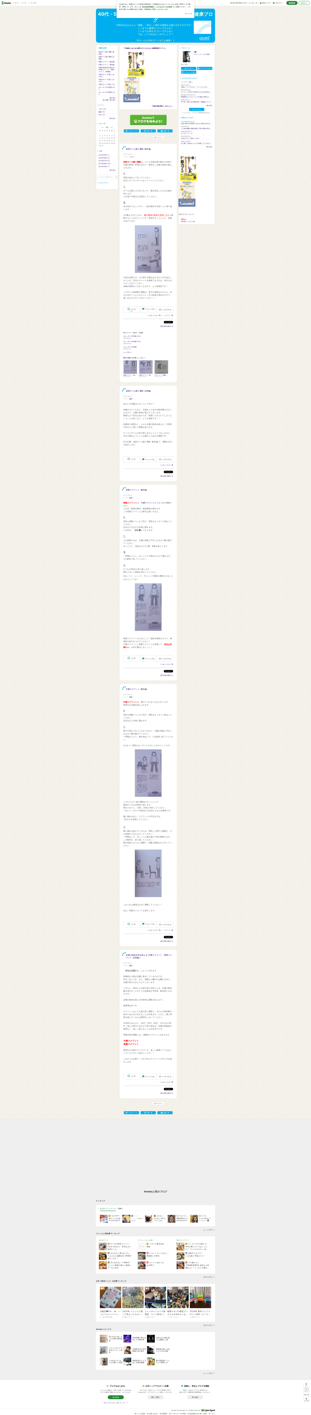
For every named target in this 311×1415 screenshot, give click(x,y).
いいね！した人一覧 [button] (154, 315)
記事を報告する (168, 326)
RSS (184, 219)
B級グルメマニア (183, 1240)
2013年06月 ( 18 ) (104, 163)
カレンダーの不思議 (129, 347)
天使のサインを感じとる (107, 84)
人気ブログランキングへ (186, 214)
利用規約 (164, 1414)
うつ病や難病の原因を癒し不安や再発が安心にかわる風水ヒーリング (196, 128)
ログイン (304, 3)
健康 (130, 399)
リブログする (166, 310)
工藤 (195, 52)
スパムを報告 (140, 1414)
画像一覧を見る (110, 100)
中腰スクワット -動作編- (136, 689)
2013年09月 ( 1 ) (104, 155)
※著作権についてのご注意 (188, 221)
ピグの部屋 (206, 54)
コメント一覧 (168, 315)
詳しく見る (155, 1397)
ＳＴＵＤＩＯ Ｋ (187, 133)
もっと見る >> (127, 352)
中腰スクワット (147, 502)
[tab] (108, 1208)
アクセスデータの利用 (178, 1414)
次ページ (158, 137)
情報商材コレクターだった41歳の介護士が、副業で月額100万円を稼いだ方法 (196, 97)
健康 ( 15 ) (102, 112)
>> (112, 127)
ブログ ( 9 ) (102, 109)
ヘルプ (213, 1414)
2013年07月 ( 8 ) (104, 161)
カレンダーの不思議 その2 (132, 341)
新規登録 (292, 3)
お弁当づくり (103, 1240)
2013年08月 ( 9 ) (104, 158)
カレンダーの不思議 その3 (132, 336)
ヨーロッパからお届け (146, 1240)
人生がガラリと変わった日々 (190, 138)
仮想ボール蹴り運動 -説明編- (138, 391)
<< (102, 127)
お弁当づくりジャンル (108, 1208)
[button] (306, 1399)
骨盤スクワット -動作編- (136, 490)
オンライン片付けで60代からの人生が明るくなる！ (196, 92)
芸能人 (120, 1208)
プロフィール (198, 54)
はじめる (116, 1397)
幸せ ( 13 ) (102, 115)
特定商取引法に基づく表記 (198, 1414)
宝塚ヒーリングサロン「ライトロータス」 (195, 87)
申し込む (195, 1397)
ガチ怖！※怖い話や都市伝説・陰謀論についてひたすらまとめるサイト (196, 102)
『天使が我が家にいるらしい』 (162, 106)
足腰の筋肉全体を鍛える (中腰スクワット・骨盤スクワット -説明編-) (107, 70)
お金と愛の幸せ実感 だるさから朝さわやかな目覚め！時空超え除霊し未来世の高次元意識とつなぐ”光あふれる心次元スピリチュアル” (196, 123)
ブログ (131, 157)
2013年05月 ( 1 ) (104, 166)
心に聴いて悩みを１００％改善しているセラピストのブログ (196, 143)
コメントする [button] (150, 310)
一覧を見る (208, 105)
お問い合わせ (153, 1414)
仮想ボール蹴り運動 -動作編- (138, 149)
